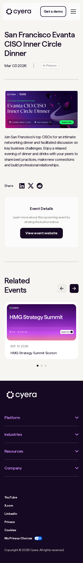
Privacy (9, 522)
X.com (8, 505)
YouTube (10, 497)
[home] (18, 11)
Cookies (10, 530)
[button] (72, 11)
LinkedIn (10, 513)
